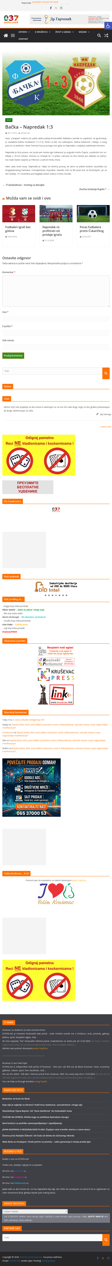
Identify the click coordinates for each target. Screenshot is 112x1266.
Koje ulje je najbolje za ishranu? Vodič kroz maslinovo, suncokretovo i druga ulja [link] (42, 1104)
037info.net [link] (25, 133)
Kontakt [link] (23, 39)
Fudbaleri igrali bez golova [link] (17, 229)
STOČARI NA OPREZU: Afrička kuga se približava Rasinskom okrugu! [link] (35, 1117)
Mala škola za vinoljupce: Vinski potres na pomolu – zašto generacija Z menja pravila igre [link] (46, 1141)
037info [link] (23, 32)
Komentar (8, 272)
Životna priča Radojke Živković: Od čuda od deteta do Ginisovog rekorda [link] (38, 1135)
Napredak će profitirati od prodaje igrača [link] (52, 231)
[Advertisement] (24, 550)
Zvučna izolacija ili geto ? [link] (94, 189)
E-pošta (7, 326)
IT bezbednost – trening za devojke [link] (23, 185)
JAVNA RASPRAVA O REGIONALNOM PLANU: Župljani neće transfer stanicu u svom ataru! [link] (46, 1129)
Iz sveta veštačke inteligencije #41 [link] (29, 719)
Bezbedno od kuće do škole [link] (45, 2)
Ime (5, 312)
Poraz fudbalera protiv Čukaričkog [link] (92, 229)
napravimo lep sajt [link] (46, 1189)
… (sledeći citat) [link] (105, 426)
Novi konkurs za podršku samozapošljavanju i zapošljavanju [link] (32, 1123)
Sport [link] (8, 120)
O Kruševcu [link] (41, 32)
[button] (28, 32)
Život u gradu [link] (63, 32)
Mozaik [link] (83, 32)
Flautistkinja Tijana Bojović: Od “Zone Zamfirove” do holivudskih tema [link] (37, 1111)
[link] (108, 25)
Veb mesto (8, 340)
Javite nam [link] (7, 1189)
